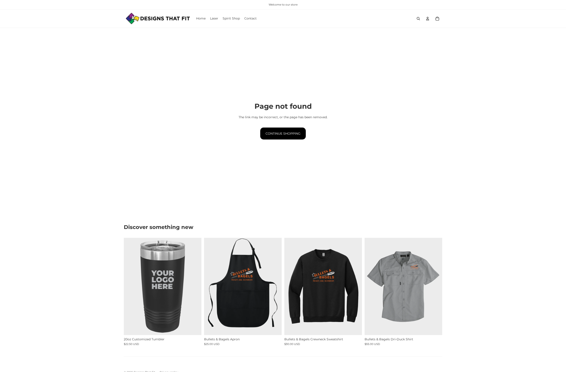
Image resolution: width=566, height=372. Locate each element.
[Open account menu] (427, 18)
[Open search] (418, 18)
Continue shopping (283, 134)
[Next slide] (194, 286)
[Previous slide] (130, 286)
